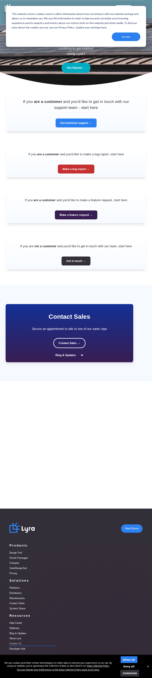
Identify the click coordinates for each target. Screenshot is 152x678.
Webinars (14, 628)
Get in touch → (76, 260)
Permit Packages (18, 558)
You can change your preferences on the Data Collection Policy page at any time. (58, 669)
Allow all (129, 659)
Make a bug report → (76, 169)
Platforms (14, 587)
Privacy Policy (66, 27)
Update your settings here (91, 27)
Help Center (15, 623)
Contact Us (15, 643)
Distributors (15, 593)
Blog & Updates (65, 355)
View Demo (132, 528)
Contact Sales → (69, 343)
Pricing (13, 573)
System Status (17, 608)
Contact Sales (17, 603)
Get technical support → (76, 122)
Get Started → (76, 67)
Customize (130, 673)
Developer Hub (17, 648)
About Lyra (15, 638)
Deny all (129, 666)
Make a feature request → (76, 214)
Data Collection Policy (98, 665)
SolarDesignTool (18, 568)
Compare (14, 563)
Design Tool (15, 552)
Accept (126, 36)
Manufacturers (17, 598)
